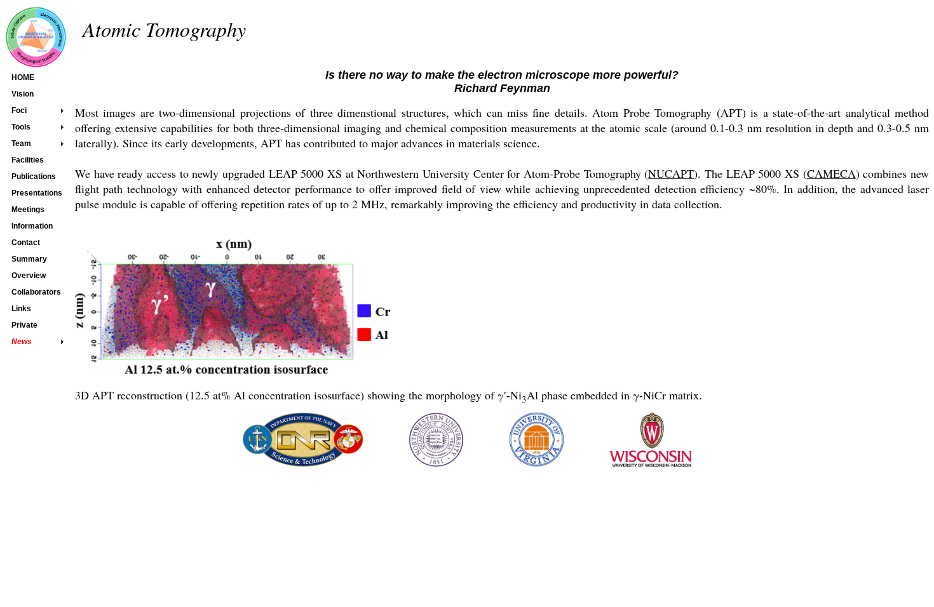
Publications (33, 176)
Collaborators (36, 292)
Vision (22, 94)
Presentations (36, 193)
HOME (22, 77)
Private (24, 325)
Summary (29, 259)
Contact (25, 242)
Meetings (27, 209)
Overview (28, 275)
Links (21, 308)
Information (32, 226)
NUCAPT (671, 173)
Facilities (27, 160)
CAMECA (831, 173)
